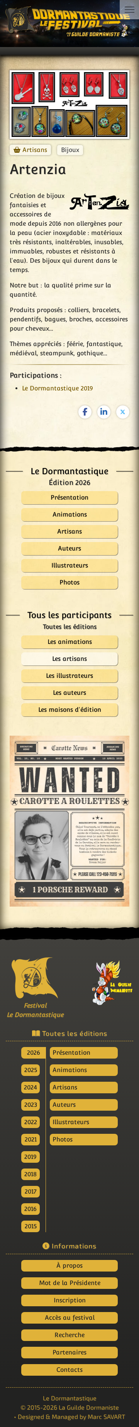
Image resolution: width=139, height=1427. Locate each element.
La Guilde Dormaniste (89, 1407)
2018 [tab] (30, 1174)
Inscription (70, 1300)
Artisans (34, 150)
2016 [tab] (30, 1209)
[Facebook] (85, 412)
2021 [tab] (31, 1139)
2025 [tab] (30, 1070)
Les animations (69, 641)
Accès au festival (70, 1317)
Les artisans (69, 658)
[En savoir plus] (104, 980)
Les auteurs (69, 692)
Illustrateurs (71, 1122)
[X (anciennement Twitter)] (122, 412)
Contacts (69, 1369)
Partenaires (69, 1352)
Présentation (71, 1052)
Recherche (69, 1335)
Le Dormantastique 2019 (57, 388)
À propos (69, 1265)
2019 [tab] (30, 1156)
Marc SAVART (106, 1416)
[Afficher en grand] (69, 821)
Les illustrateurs (69, 675)
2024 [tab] (30, 1087)
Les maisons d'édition (69, 709)
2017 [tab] (31, 1191)
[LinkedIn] (103, 412)
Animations (70, 1070)
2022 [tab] (30, 1122)
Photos (63, 1139)
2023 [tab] (30, 1104)
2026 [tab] (33, 1052)
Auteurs (64, 1104)
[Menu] (129, 9)
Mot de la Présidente (69, 1283)
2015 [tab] (31, 1226)
